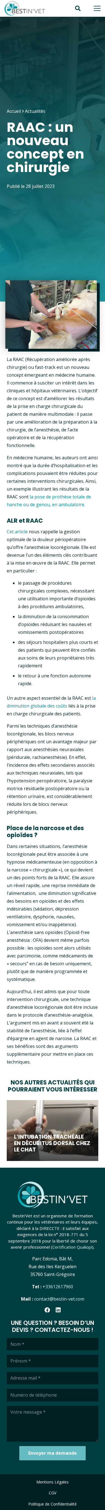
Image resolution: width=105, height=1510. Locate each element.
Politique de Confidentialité (52, 1504)
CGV (52, 1492)
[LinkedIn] (58, 1310)
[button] (78, 8)
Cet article (17, 532)
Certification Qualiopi (72, 1247)
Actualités (35, 111)
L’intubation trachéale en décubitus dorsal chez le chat (52, 1143)
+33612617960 (58, 1287)
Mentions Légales (52, 1482)
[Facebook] (47, 1310)
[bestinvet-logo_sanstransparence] (24, 8)
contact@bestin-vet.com (59, 1299)
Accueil (14, 111)
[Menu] (97, 8)
